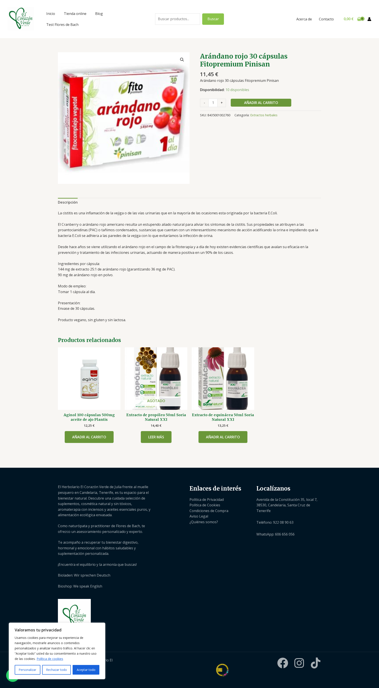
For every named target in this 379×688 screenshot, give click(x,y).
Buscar (213, 18)
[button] (182, 60)
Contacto (326, 19)
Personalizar (27, 670)
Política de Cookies (205, 505)
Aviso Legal (199, 516)
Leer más (156, 437)
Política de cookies (50, 659)
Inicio (50, 13)
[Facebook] (282, 663)
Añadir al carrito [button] (89, 437)
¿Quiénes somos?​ (204, 522)
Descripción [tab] (68, 202)
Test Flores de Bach (62, 24)
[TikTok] (315, 663)
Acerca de (304, 19)
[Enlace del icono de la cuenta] (369, 19)
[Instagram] (299, 663)
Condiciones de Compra (209, 510)
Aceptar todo (86, 670)
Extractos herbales (263, 115)
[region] (57, 651)
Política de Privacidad (207, 499)
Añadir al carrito (261, 102)
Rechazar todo (56, 670)
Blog (99, 13)
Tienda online (75, 13)
